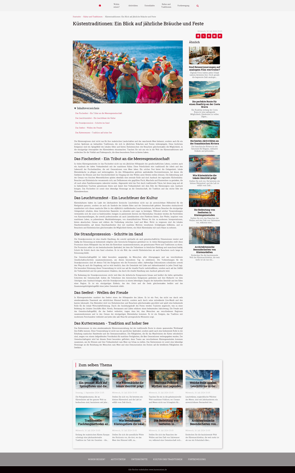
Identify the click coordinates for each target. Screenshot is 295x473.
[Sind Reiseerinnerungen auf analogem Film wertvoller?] (204, 55)
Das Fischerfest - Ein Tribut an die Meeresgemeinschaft (98, 113)
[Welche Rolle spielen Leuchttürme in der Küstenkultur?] (202, 379)
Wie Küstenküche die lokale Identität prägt (205, 176)
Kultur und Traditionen (166, 5)
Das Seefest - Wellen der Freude (88, 127)
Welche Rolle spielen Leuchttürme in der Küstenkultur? (203, 386)
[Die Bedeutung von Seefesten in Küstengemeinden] (204, 198)
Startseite (77, 16)
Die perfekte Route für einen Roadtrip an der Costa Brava (204, 104)
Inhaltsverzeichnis (88, 108)
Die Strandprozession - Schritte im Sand (92, 122)
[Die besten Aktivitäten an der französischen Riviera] (204, 129)
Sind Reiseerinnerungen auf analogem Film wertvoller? (204, 68)
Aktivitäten (133, 5)
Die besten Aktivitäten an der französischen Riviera (204, 142)
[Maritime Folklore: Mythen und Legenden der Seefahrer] (166, 379)
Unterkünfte (150, 5)
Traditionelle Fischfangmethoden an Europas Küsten (93, 424)
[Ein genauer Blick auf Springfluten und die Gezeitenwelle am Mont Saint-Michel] (92, 379)
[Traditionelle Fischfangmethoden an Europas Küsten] (92, 417)
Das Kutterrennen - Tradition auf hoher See (93, 132)
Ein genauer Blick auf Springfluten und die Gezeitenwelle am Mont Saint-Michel (93, 388)
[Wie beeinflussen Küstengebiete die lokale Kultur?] (129, 417)
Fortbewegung (183, 5)
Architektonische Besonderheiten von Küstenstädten (204, 249)
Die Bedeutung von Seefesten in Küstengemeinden (204, 212)
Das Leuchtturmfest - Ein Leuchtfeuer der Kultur (95, 118)
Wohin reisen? (116, 5)
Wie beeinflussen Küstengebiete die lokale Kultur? (130, 424)
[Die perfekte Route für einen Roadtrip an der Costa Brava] (204, 90)
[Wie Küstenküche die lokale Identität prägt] (204, 164)
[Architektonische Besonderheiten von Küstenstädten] (204, 235)
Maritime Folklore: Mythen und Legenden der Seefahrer (166, 386)
